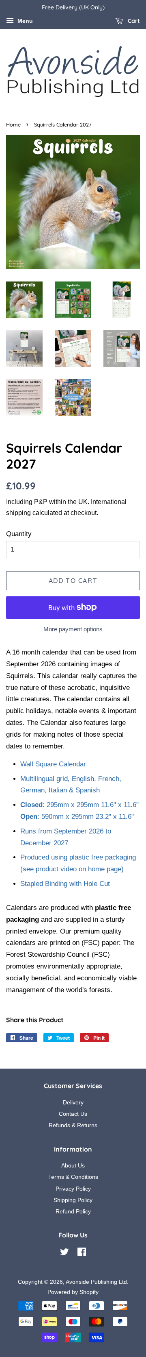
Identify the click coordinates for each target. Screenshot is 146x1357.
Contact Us (73, 1113)
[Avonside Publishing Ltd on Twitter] (64, 1253)
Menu (24, 20)
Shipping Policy (73, 1200)
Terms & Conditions (73, 1177)
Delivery (73, 1102)
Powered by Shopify (73, 1292)
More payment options (73, 629)
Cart (133, 20)
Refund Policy (73, 1211)
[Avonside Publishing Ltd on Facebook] (81, 1253)
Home (13, 124)
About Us (73, 1165)
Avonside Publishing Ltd (96, 1281)
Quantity (19, 534)
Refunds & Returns (73, 1125)
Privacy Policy (73, 1188)
